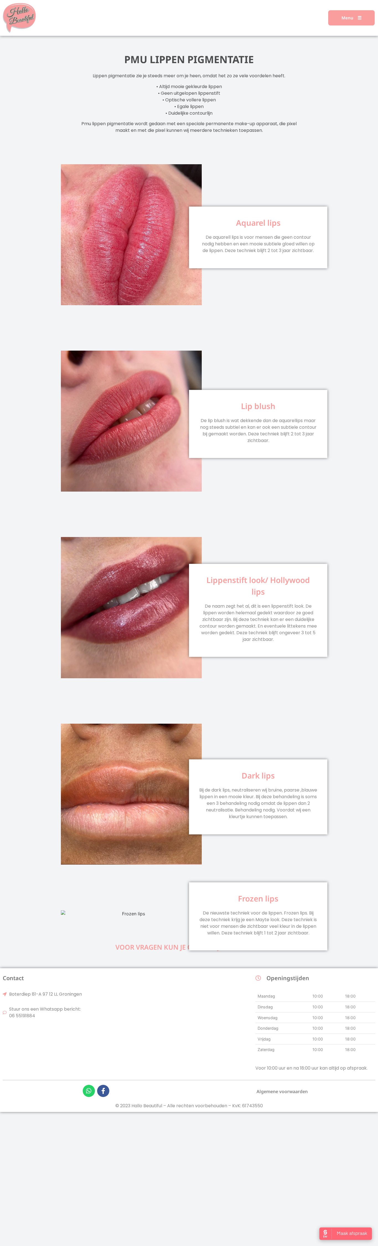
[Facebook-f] (103, 1091)
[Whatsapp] (89, 1091)
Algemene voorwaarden (282, 1091)
